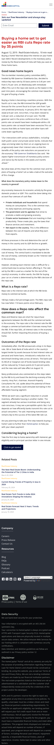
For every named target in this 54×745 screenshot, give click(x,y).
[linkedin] (10, 579)
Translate (45, 580)
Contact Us (7, 543)
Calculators (7, 572)
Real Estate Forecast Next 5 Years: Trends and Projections (20, 507)
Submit (45, 25)
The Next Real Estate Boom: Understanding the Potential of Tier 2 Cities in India (21, 470)
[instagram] (15, 579)
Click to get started (12, 447)
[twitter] (7, 579)
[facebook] (3, 579)
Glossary (6, 564)
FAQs (4, 560)
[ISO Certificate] (9, 597)
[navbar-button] (50, 4)
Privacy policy (7, 602)
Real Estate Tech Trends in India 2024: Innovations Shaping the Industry (18, 495)
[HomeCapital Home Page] (11, 4)
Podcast (6, 568)
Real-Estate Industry (16, 12)
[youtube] (19, 579)
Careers (5, 536)
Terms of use (21, 602)
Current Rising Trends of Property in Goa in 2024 (21, 483)
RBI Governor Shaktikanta (26, 153)
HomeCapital (32, 424)
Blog (4, 557)
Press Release (8, 540)
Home (4, 12)
